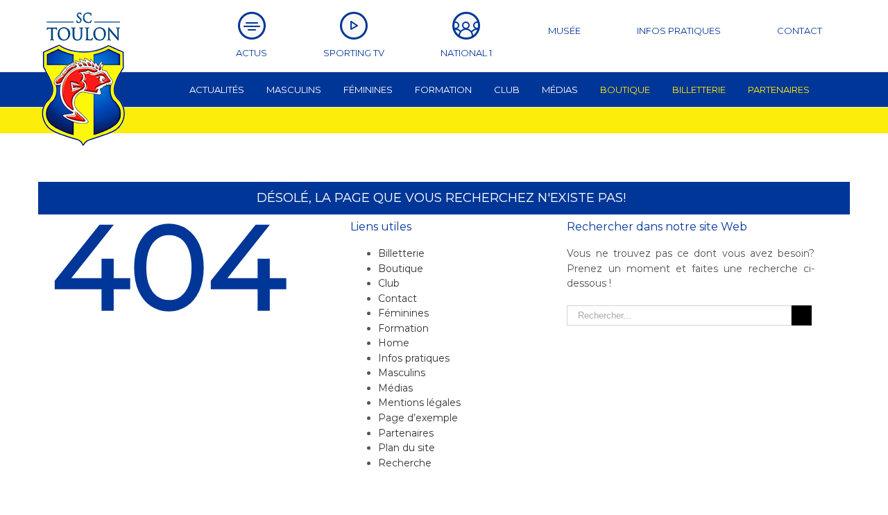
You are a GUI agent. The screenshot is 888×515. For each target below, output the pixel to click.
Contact (397, 298)
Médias (395, 388)
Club (389, 283)
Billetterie (401, 253)
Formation (403, 328)
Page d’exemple (418, 418)
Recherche (405, 463)
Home (393, 343)
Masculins (401, 372)
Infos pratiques (414, 358)
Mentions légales (419, 402)
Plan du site (406, 447)
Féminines (403, 313)
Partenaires (406, 433)
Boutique (400, 268)
